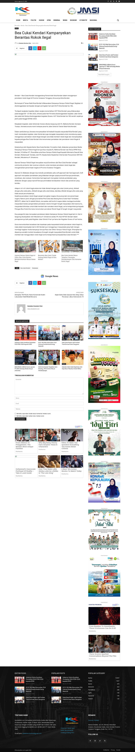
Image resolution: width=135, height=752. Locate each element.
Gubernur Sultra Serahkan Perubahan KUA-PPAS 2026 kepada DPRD (108, 36)
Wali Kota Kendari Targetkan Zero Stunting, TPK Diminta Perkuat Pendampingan (47, 368)
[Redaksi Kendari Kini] (16, 43)
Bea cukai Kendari (25, 268)
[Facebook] (108, 1)
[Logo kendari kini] (30, 11)
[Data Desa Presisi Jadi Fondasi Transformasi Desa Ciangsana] (73, 332)
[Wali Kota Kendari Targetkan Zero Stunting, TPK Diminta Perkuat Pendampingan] (49, 357)
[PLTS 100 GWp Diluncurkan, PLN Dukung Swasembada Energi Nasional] (49, 332)
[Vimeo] (116, 1)
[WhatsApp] (44, 48)
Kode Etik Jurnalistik (67, 730)
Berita (22, 25)
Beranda (17, 25)
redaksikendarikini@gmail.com (32, 733)
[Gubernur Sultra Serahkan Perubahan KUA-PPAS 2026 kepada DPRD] (25, 332)
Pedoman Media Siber (68, 728)
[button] (118, 20)
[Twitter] (114, 1)
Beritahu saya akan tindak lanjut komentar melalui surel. (34, 413)
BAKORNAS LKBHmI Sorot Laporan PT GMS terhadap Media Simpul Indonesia (25, 368)
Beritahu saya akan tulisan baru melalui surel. (30, 416)
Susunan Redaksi (93, 720)
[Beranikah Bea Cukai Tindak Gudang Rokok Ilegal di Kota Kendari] (48, 246)
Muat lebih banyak (104, 74)
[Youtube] (119, 1)
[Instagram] (111, 1)
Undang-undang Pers (67, 733)
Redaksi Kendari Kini (25, 43)
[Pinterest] (39, 48)
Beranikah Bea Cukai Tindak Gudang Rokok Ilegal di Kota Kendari (47, 257)
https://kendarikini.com (33, 309)
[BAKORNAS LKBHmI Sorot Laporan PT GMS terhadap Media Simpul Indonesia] (25, 357)
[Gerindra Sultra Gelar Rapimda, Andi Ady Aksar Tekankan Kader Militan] (73, 357)
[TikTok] (100, 741)
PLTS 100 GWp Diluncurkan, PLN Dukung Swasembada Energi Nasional (47, 344)
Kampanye (35, 268)
